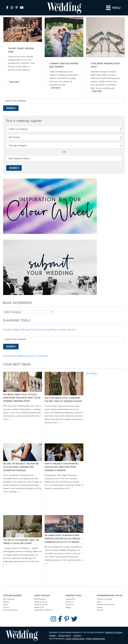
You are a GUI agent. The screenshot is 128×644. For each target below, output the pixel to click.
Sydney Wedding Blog (95, 639)
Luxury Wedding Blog (75, 639)
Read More (14, 82)
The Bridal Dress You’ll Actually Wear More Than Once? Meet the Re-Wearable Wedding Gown (22, 397)
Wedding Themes (40, 604)
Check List (69, 604)
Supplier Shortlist (67, 329)
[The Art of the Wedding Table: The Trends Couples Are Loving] (22, 527)
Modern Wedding (21, 635)
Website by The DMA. (114, 633)
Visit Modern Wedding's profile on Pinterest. (25, 355)
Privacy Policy (64, 636)
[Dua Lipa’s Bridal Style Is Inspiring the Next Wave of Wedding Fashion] (64, 384)
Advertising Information (106, 604)
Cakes (5, 604)
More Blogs (91, 373)
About (99, 602)
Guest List (36, 329)
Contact (100, 607)
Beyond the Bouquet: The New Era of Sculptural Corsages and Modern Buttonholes (21, 467)
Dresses (6, 602)
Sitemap (100, 610)
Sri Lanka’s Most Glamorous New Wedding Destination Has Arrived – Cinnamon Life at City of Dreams (63, 538)
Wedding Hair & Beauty (43, 610)
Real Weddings (8, 599)
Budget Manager (21, 329)
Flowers (6, 607)
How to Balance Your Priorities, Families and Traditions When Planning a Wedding (62, 467)
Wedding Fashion (40, 602)
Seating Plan (70, 599)
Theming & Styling (10, 610)
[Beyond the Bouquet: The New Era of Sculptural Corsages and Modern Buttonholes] (22, 452)
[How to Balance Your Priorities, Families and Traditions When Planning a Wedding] (64, 452)
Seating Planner (50, 329)
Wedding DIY (39, 607)
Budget (68, 607)
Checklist (8, 329)
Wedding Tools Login (105, 599)
